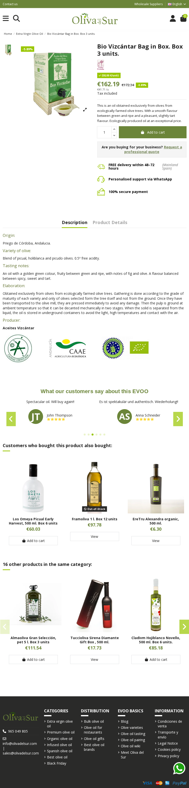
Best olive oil (57, 757)
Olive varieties (132, 727)
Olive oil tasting (133, 733)
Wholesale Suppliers (148, 4)
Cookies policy (169, 749)
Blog (124, 721)
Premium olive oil (61, 732)
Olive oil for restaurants (93, 730)
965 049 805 (18, 731)
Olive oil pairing (133, 739)
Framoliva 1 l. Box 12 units (94, 519)
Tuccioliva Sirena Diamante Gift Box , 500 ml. (94, 639)
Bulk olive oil (94, 721)
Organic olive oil (59, 738)
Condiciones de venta (170, 724)
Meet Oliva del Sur (132, 755)
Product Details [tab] (110, 222)
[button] (85, 435)
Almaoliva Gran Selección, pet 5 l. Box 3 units (33, 639)
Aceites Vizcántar (18, 328)
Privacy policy (168, 755)
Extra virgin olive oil (60, 724)
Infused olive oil (59, 744)
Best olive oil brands (94, 747)
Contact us (10, 4)
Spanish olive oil (59, 751)
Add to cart (156, 132)
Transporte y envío (168, 734)
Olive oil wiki (130, 746)
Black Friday (56, 763)
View (94, 536)
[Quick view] (33, 511)
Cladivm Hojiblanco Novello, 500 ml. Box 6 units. (155, 639)
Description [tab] (74, 222)
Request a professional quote (153, 149)
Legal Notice (168, 743)
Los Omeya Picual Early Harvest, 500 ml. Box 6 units (33, 521)
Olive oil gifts (94, 738)
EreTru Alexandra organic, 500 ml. (156, 521)
